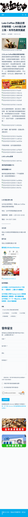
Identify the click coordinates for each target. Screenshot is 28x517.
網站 (3, 353)
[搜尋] (22, 14)
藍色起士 (13, 316)
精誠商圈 (5, 316)
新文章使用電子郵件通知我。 (11, 387)
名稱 (3, 339)
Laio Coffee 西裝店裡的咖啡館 (10, 309)
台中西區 (14, 313)
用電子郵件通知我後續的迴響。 (12, 383)
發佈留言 (5, 399)
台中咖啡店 (6, 313)
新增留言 (4, 360)
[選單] (25, 15)
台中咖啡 (10, 34)
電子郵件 (5, 346)
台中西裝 (22, 313)
